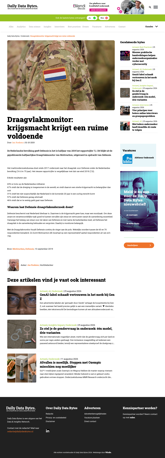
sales (132, 417)
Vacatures (96, 26)
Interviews (60, 26)
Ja (90, 18)
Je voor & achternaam (131, 211)
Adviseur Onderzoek (144, 157)
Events (85, 26)
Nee (102, 18)
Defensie (29, 248)
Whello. (108, 452)
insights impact (56, 325)
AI (49, 291)
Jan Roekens (18, 142)
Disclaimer (50, 421)
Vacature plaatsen (92, 418)
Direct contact (90, 421)
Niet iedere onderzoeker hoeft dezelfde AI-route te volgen (145, 127)
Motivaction (19, 248)
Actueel (43, 291)
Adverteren (110, 26)
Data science (34, 26)
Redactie (49, 414)
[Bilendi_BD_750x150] (108, 13)
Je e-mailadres (128, 230)
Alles (11, 26)
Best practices (74, 26)
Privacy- (49, 418)
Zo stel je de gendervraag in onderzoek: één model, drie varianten (144, 95)
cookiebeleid (61, 418)
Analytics (21, 26)
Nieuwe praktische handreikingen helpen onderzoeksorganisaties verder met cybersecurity (144, 58)
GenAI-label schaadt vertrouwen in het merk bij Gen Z (144, 77)
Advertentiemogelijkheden (95, 414)
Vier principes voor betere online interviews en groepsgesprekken (145, 113)
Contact (122, 26)
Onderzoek (57, 291)
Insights (47, 26)
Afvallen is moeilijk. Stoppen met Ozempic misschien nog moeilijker (70, 364)
